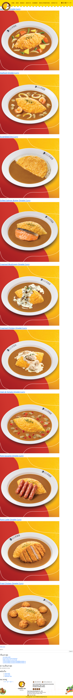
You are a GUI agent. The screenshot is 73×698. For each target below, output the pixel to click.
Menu (17, 3)
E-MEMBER (34, 3)
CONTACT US (54, 3)
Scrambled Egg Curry (9, 136)
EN (70, 3)
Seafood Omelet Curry (9, 73)
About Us (28, 3)
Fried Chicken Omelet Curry (11, 583)
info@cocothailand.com (47, 682)
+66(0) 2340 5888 (32, 695)
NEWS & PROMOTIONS (44, 3)
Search (1, 649)
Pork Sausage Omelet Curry (11, 455)
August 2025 (7, 673)
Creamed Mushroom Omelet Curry (14, 264)
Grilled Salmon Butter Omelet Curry (15, 200)
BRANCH (22, 3)
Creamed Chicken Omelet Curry (13, 328)
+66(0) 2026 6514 (37, 682)
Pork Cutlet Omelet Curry (10, 519)
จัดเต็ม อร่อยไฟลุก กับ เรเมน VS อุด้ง (10, 660)
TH (67, 3)
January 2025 (7, 675)
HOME (12, 3)
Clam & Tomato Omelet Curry (12, 392)
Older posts (2, 646)
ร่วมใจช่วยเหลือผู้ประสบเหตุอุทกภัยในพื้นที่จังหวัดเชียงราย (14, 661)
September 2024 (8, 676)
